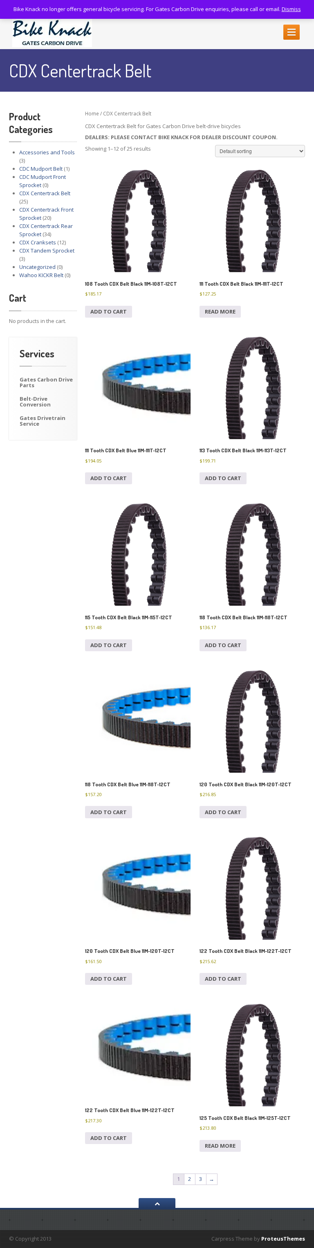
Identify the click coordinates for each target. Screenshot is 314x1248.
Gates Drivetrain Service (42, 420)
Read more (220, 311)
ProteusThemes (283, 1238)
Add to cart (108, 311)
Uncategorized (37, 267)
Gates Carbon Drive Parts (46, 382)
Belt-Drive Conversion (35, 401)
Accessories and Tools (47, 152)
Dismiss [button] (291, 9)
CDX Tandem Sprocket (46, 250)
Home (92, 113)
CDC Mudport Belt (41, 168)
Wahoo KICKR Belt (41, 275)
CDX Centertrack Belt (44, 193)
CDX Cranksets (37, 242)
